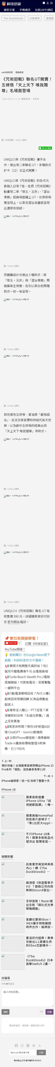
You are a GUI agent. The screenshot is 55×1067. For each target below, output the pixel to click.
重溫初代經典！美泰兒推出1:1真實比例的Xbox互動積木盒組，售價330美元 (39, 941)
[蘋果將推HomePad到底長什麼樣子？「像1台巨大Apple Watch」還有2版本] (13, 821)
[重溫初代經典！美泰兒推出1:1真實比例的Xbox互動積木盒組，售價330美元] (13, 943)
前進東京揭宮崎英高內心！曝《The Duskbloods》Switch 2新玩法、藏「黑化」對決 (39, 868)
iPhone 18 (9, 789)
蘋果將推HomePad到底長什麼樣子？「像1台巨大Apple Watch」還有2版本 (39, 819)
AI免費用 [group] (35, 18)
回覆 (49, 1011)
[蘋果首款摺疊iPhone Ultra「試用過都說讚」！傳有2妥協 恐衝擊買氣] (13, 802)
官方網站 (13, 622)
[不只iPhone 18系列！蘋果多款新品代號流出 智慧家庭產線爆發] (13, 839)
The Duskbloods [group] (13, 18)
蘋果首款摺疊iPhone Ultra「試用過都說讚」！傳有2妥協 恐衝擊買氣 (39, 801)
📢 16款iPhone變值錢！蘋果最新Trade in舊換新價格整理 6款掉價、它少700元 (27, 743)
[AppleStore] (39, 1045)
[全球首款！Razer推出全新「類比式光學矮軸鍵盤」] (13, 906)
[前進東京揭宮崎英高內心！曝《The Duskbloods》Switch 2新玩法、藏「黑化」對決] (13, 870)
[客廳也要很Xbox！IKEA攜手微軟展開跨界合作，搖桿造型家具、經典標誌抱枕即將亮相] (13, 925)
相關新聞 (7, 856)
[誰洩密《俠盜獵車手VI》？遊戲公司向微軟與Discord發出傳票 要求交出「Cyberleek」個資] (13, 888)
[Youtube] (44, 3)
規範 (5, 1011)
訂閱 (41, 1052)
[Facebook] (16, 1045)
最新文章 (9, 10)
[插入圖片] (41, 1012)
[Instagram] (22, 1045)
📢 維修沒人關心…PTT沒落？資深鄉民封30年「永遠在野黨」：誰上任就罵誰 (27, 715)
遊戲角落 (19, 72)
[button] (48, 3)
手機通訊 (24, 10)
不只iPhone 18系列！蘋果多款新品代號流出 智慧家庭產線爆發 (39, 837)
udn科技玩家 (7, 72)
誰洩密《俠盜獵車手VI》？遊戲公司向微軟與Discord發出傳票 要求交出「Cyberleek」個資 (39, 886)
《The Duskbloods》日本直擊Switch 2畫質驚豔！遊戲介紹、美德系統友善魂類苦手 (39, 960)
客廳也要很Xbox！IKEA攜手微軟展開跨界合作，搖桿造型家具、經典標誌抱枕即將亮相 (39, 923)
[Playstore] (33, 1045)
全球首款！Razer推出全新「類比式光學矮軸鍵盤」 (39, 904)
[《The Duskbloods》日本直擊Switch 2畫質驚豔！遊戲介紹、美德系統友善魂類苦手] (13, 962)
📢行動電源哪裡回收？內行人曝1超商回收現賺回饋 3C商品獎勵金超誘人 (27, 699)
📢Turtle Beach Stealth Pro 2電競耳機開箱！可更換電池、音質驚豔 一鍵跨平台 (27, 682)
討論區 (6, 978)
